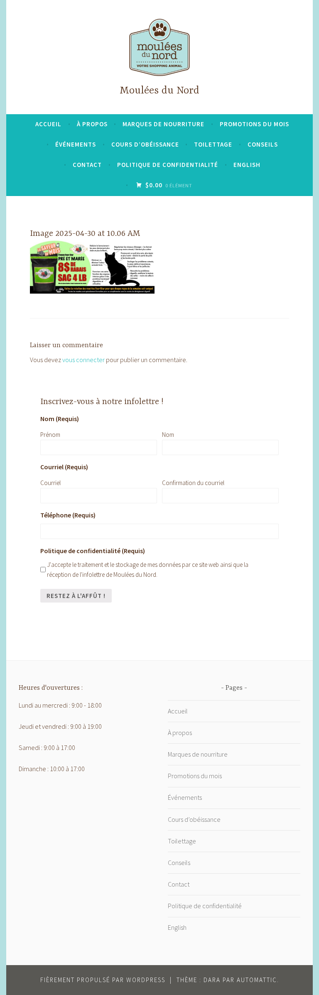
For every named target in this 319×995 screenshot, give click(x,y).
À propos (92, 124)
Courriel (50, 483)
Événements (75, 144)
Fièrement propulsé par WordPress (102, 980)
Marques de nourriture (163, 124)
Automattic (257, 980)
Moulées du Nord (159, 91)
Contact (87, 165)
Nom (168, 435)
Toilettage (213, 144)
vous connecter (83, 359)
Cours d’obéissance (145, 144)
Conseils (263, 144)
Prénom (50, 435)
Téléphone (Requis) (68, 515)
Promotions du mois (254, 124)
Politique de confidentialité (167, 165)
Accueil (48, 124)
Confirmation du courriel (193, 483)
